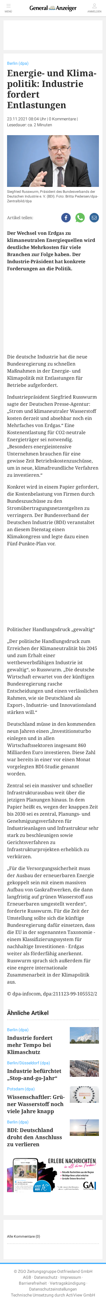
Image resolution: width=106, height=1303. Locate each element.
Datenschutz (45, 1277)
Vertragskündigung (67, 1283)
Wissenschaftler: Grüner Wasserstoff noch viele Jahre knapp (36, 1104)
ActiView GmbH (80, 1295)
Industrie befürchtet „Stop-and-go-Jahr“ (34, 1074)
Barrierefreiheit (33, 1283)
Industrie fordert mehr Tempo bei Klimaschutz (29, 1044)
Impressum (70, 1277)
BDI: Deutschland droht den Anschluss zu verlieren (34, 1137)
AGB (27, 1277)
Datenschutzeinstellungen (53, 1289)
